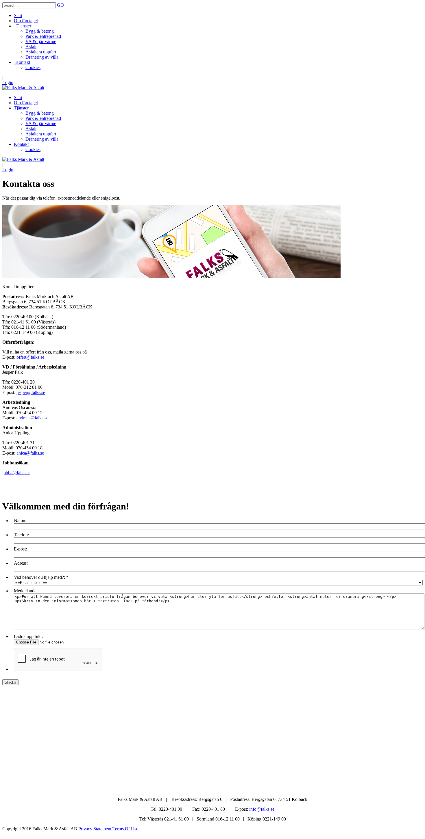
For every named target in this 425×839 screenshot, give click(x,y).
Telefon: (21, 534)
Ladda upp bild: (28, 636)
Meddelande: (26, 590)
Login (7, 82)
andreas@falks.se (32, 417)
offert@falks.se (30, 357)
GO (60, 5)
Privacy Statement (94, 828)
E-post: (20, 548)
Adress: (21, 563)
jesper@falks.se (30, 392)
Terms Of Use (125, 828)
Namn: (20, 520)
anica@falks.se (30, 453)
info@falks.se (261, 809)
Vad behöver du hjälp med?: (39, 577)
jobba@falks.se (16, 472)
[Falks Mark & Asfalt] (23, 87)
